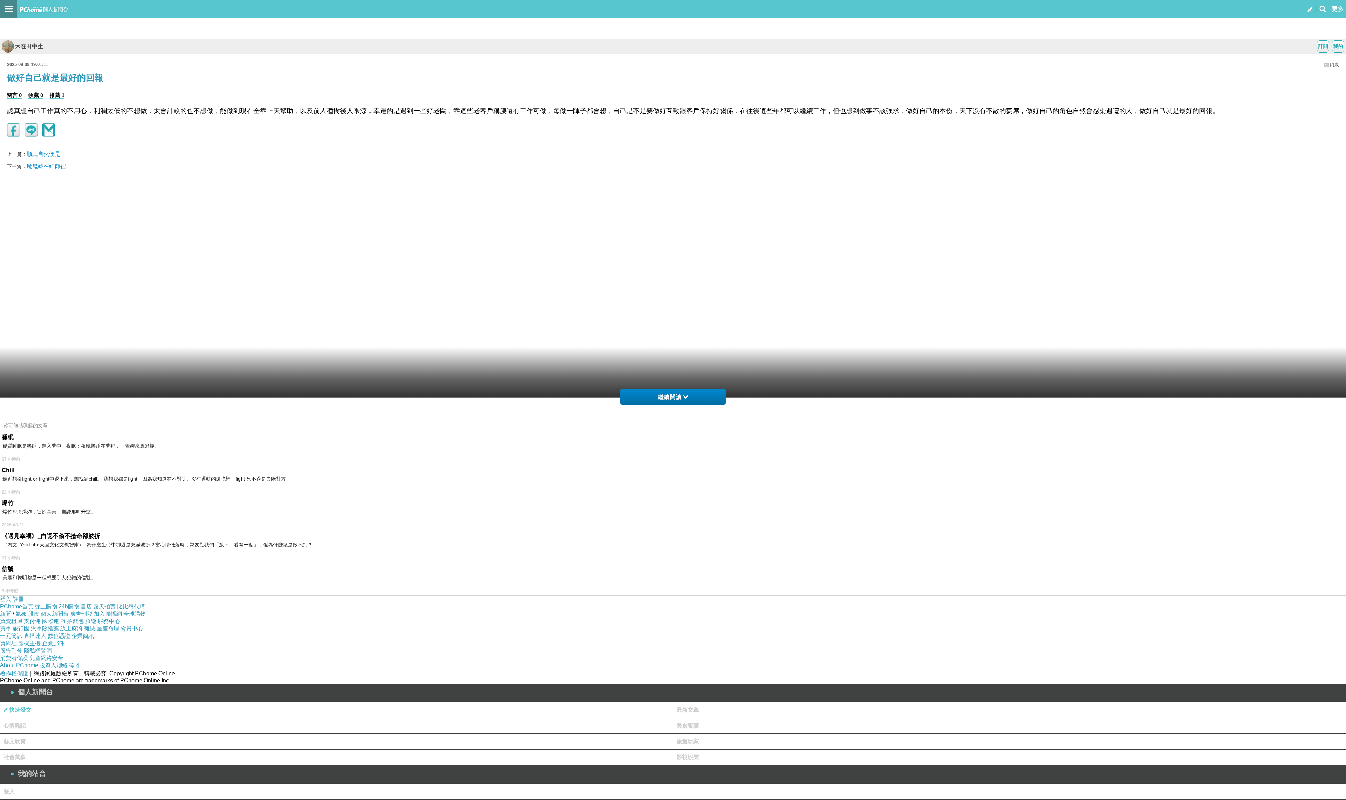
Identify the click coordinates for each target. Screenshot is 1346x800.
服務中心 (109, 621)
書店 (86, 606)
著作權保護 (14, 673)
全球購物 (134, 614)
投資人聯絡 (54, 665)
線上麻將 (71, 629)
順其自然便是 (43, 154)
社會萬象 (15, 757)
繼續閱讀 (670, 397)
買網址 (8, 643)
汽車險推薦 (45, 629)
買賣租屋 (11, 621)
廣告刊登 (81, 614)
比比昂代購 (131, 606)
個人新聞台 (55, 614)
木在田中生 (29, 46)
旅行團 (21, 629)
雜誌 (89, 629)
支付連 (32, 621)
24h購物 (69, 606)
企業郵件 (53, 643)
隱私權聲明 (38, 651)
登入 (5, 599)
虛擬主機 (29, 643)
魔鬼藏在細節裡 (46, 166)
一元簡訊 (11, 636)
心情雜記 (15, 726)
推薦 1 (57, 95)
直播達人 (35, 636)
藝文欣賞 (15, 741)
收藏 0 (35, 95)
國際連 (50, 621)
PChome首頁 (16, 606)
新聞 (5, 614)
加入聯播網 (108, 614)
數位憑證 (59, 636)
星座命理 (108, 629)
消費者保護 (14, 658)
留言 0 (14, 95)
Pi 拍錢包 (72, 621)
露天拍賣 (104, 606)
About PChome (19, 665)
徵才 (74, 665)
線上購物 (46, 606)
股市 (33, 614)
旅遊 (90, 621)
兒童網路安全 (46, 658)
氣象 (21, 614)
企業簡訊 (83, 636)
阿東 (1334, 64)
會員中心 (132, 629)
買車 (5, 629)
